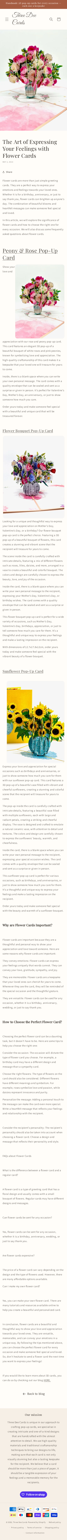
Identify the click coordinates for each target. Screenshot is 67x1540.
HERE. (47, 1380)
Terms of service (34, 1527)
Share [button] (9, 171)
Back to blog (36, 1394)
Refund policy (55, 1522)
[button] (7, 19)
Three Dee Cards (20, 1522)
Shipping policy (52, 1527)
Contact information (35, 1533)
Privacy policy (17, 1527)
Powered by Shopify (37, 1522)
